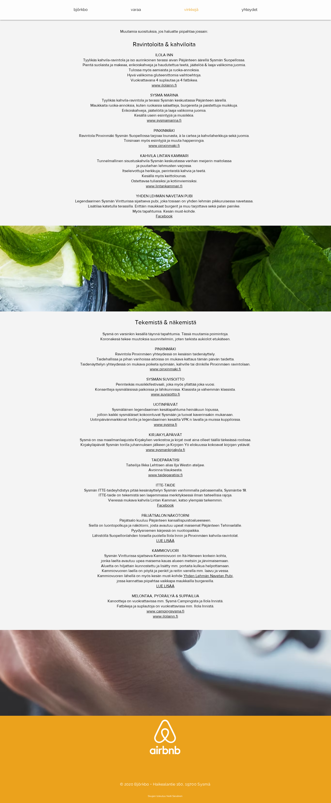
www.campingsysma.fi (165, 611)
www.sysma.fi (165, 424)
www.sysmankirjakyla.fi (165, 450)
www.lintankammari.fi (164, 186)
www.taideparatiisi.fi (165, 475)
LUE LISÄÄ (165, 541)
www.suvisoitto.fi (165, 394)
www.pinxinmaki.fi (164, 145)
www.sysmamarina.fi (164, 120)
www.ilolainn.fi (164, 85)
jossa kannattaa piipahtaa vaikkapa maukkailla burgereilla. (165, 581)
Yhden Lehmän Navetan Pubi (208, 576)
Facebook (164, 216)
